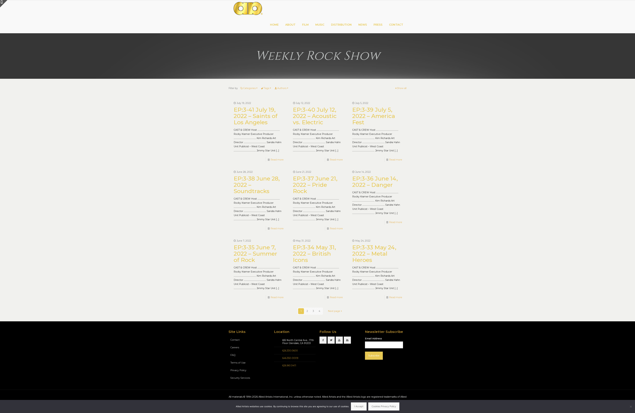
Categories (249, 88)
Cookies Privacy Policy (384, 406)
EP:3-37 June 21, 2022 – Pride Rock (315, 185)
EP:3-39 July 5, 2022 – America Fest (373, 116)
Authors (281, 88)
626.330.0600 (290, 350)
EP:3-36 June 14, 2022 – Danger (375, 181)
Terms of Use (238, 362)
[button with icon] (323, 340)
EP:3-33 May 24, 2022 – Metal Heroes (374, 253)
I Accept (358, 406)
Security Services (240, 377)
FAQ (232, 355)
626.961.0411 (289, 365)
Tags (266, 88)
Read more (277, 159)
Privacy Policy (238, 370)
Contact (235, 339)
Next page (334, 311)
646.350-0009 (290, 358)
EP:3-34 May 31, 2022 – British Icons (314, 253)
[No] (631, 406)
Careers (234, 347)
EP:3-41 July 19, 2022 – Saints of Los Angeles (255, 116)
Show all (401, 88)
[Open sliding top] (3, 3)
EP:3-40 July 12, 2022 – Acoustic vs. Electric (315, 116)
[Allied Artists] (248, 8)
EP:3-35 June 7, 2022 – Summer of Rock (255, 253)
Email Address (373, 338)
